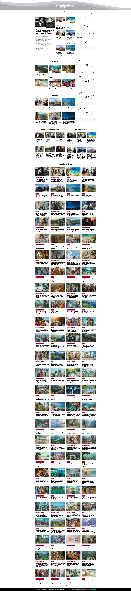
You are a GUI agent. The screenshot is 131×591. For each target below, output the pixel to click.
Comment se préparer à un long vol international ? (59, 141)
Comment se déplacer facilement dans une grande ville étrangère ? (42, 515)
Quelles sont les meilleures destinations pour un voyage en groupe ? (89, 280)
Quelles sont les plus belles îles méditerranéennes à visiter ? (89, 312)
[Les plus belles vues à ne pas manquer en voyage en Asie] (58, 423)
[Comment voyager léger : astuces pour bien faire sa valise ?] (73, 506)
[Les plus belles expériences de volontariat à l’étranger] (89, 490)
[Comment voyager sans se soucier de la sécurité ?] (73, 389)
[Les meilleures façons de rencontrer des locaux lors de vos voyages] (42, 573)
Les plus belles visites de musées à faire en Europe (42, 263)
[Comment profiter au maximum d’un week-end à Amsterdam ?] (42, 522)
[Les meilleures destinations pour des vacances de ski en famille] (89, 522)
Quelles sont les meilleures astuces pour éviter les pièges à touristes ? (39, 155)
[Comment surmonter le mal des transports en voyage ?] (42, 456)
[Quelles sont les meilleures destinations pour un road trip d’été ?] (58, 321)
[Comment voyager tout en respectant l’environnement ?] (50, 149)
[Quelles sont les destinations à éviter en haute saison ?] (58, 506)
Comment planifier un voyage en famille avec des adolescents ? (73, 312)
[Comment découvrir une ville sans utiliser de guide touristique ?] (42, 490)
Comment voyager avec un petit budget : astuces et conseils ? (42, 346)
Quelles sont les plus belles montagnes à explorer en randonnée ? (73, 230)
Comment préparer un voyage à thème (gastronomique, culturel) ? (42, 398)
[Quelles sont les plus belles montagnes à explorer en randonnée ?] (73, 221)
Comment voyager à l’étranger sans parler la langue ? (42, 312)
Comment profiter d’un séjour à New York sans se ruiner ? (42, 415)
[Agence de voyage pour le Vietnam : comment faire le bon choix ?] (60, 48)
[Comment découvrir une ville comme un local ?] (73, 271)
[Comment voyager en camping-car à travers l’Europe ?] (73, 456)
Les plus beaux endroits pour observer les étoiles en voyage (69, 122)
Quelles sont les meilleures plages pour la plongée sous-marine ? (58, 481)
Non (94, 589)
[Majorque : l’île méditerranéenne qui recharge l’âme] (70, 20)
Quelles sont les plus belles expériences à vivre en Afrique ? (58, 280)
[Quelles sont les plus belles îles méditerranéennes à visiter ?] (89, 304)
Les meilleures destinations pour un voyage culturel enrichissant (56, 313)
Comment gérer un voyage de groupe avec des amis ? (73, 531)
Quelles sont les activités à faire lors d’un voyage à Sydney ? (71, 54)
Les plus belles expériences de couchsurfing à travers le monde (89, 330)
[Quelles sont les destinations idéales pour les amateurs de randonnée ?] (58, 337)
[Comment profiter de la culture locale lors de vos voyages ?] (42, 321)
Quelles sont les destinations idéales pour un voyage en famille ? (88, 398)
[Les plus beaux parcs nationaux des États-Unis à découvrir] (58, 439)
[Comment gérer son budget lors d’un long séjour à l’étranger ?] (73, 423)
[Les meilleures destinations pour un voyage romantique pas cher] (89, 472)
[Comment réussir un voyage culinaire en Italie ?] (42, 472)
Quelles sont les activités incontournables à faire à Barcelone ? (57, 381)
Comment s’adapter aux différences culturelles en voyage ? (42, 364)
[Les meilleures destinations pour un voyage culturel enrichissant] (58, 304)
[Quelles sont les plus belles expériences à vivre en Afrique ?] (58, 271)
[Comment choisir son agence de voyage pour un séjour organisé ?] (73, 355)
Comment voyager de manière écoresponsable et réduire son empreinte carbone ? (42, 565)
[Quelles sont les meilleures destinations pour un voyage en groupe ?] (89, 271)
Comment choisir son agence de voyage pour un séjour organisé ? (73, 364)
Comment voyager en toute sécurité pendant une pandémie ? (42, 381)
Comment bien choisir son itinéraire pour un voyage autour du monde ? (73, 415)
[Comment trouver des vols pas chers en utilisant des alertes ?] (73, 539)
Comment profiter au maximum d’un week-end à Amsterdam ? (42, 531)
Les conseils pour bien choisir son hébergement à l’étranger (89, 548)
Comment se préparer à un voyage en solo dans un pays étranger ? (58, 263)
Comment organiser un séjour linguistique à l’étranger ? (72, 481)
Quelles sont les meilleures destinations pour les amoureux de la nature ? (58, 364)
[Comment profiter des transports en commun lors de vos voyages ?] (73, 287)
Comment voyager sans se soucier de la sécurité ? (73, 397)
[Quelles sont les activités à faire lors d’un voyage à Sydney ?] (70, 48)
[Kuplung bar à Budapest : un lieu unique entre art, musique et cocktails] (68, 83)
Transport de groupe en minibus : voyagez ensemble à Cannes (45, 31)
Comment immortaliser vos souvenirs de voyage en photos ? (73, 381)
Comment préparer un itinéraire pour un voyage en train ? (88, 263)
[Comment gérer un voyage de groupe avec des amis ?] (73, 522)
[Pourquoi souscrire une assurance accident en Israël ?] (60, 33)
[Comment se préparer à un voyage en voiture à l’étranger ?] (42, 423)
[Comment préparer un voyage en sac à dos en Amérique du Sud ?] (89, 555)
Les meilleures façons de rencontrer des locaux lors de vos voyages (42, 582)
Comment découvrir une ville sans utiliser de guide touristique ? (42, 499)
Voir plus (65, 585)
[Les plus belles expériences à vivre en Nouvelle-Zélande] (58, 389)
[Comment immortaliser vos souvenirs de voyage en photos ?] (73, 372)
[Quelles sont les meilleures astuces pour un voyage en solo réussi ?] (89, 439)
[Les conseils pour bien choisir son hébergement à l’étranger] (89, 539)
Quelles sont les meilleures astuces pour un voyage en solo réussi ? (89, 448)
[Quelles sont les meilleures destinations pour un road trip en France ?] (55, 69)
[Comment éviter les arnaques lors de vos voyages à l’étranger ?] (58, 573)
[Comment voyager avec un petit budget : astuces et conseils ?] (42, 337)
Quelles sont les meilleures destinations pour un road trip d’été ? (58, 330)
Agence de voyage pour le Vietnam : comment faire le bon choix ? (60, 55)
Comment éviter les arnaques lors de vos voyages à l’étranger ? (56, 582)
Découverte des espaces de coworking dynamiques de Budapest (55, 90)
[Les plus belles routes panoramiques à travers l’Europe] (58, 287)
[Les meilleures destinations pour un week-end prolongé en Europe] (89, 355)
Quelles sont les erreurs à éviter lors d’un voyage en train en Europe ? (88, 515)
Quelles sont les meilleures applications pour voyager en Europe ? (58, 548)
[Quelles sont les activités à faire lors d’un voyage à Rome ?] (73, 238)
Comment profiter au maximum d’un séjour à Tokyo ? (88, 214)
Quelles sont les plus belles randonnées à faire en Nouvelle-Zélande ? (58, 531)
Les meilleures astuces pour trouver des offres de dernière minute (42, 247)
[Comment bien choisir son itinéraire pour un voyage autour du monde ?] (73, 406)
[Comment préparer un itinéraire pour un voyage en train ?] (89, 254)
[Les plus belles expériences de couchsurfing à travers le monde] (89, 321)
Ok (91, 589)
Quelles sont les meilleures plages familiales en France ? (41, 90)
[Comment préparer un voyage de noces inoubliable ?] (42, 439)
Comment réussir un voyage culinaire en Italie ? (42, 481)
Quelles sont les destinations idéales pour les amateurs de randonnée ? (57, 347)
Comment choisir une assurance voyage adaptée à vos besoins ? (73, 448)
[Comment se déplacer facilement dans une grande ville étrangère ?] (42, 506)
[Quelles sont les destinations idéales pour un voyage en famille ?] (89, 389)
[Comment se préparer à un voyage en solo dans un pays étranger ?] (58, 254)
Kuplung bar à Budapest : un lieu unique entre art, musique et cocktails (69, 90)
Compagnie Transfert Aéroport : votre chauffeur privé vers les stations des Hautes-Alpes (71, 40)
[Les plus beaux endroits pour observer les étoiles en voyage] (68, 116)
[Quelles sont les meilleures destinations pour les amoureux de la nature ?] (58, 355)
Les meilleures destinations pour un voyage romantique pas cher (88, 482)
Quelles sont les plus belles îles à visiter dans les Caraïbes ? (58, 499)
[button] (91, 13)
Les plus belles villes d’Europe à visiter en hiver (57, 464)
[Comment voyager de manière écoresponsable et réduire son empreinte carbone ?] (42, 555)
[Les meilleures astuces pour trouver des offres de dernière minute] (42, 238)
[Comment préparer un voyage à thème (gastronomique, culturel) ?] (42, 389)
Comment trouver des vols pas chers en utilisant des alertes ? (73, 548)
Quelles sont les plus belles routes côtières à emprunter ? (58, 415)
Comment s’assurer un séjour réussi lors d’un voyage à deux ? (60, 155)
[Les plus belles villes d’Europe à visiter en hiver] (58, 456)
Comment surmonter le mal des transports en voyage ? (41, 465)
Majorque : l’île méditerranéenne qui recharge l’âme (71, 25)
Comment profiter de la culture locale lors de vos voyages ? (42, 330)
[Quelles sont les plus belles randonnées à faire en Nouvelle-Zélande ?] (58, 522)
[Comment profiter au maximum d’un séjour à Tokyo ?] (89, 205)
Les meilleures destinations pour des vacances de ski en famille (88, 531)
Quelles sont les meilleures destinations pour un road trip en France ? (55, 75)
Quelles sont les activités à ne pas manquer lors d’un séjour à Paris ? (69, 75)
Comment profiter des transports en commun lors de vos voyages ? (72, 296)
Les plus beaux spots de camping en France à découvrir (41, 75)
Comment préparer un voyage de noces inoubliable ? (41, 448)
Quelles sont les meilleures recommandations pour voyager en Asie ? (89, 381)
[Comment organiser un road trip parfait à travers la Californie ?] (73, 573)
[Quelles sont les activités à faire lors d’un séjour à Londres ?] (89, 287)
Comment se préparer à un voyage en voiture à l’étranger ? (42, 432)
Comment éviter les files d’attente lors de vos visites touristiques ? (73, 330)
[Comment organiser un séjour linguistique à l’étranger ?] (73, 472)
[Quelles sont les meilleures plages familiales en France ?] (41, 83)
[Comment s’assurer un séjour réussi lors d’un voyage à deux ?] (60, 149)
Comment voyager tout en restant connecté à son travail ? (42, 296)
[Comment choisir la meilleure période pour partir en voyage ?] (89, 238)
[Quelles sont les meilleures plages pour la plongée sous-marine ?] (58, 472)
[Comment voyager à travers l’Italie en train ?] (41, 116)
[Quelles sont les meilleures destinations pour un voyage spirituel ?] (89, 456)
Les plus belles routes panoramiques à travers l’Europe (57, 296)
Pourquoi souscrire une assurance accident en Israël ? (60, 40)
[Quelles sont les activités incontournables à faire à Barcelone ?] (58, 372)
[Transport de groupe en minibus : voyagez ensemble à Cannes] (45, 22)
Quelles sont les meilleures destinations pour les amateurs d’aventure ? (89, 432)
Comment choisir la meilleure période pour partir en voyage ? (88, 247)
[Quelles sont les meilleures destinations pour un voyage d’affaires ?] (55, 116)
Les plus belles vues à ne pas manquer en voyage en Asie (58, 432)
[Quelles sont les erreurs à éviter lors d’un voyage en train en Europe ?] (89, 506)
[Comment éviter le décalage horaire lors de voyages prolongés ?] (42, 539)
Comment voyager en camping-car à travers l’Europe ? (72, 465)
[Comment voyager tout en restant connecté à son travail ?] (42, 287)
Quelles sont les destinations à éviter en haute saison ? (57, 515)
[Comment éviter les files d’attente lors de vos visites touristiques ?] (73, 321)
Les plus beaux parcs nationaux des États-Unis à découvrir (58, 448)
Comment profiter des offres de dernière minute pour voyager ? (73, 499)
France (37, 72)
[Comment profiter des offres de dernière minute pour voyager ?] (73, 490)
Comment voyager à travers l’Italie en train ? (41, 122)
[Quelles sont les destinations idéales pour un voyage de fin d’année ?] (73, 254)
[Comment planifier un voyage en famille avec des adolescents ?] (73, 304)
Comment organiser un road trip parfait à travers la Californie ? (73, 582)
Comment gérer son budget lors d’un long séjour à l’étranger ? (72, 432)
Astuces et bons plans (40, 27)
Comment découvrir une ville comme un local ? (73, 279)
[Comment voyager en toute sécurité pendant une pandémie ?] (42, 372)
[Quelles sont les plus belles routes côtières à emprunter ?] (58, 406)
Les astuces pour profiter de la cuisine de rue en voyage (73, 564)
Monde (57, 35)
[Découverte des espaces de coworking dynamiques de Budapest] (55, 83)
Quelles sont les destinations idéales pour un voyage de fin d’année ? (73, 263)
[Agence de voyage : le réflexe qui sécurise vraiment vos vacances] (60, 20)
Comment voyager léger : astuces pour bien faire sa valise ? (73, 515)
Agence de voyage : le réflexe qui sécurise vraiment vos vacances (60, 26)
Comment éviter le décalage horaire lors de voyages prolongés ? (42, 548)
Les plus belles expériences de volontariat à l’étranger (89, 498)
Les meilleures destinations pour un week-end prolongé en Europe (87, 364)
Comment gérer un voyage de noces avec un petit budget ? (58, 247)
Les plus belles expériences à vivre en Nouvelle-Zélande (58, 398)
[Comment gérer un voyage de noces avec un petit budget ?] (58, 238)
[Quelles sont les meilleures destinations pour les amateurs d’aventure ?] (89, 423)
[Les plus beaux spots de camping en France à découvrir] (41, 69)
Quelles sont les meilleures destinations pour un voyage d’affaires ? (55, 123)
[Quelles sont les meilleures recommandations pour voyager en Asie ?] (89, 372)
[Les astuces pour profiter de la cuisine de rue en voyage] (73, 555)
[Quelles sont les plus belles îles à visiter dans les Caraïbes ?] (58, 490)
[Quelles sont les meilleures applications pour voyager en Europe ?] (58, 539)
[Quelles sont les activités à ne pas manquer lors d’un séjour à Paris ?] (68, 69)
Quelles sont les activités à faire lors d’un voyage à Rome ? (73, 247)
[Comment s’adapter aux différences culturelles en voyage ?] (42, 355)
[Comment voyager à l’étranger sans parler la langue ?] (42, 304)
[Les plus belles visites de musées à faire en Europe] (42, 254)
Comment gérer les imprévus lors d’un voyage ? (73, 346)
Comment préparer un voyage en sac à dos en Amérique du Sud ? (88, 564)
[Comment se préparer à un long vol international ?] (60, 135)
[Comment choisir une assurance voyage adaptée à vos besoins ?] (73, 439)
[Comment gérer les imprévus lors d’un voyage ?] (73, 337)
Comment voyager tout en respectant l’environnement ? (50, 155)
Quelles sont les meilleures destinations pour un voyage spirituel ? (89, 465)
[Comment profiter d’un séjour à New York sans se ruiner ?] (42, 406)
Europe (68, 35)
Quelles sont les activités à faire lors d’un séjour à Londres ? (89, 296)
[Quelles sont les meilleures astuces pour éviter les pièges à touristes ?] (39, 149)
